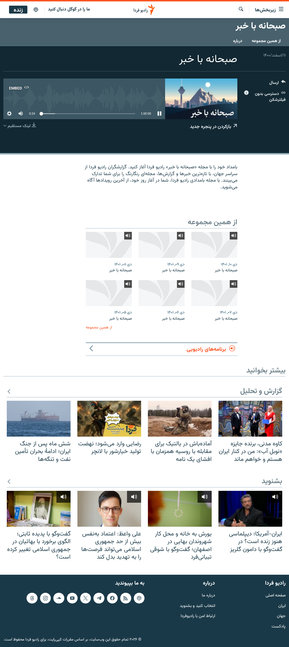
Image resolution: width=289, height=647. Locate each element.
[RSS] (125, 598)
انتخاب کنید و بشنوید (197, 606)
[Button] (277, 84)
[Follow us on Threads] (32, 598)
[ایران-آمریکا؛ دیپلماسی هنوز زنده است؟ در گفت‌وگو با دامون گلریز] (250, 509)
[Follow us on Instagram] (45, 598)
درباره (237, 41)
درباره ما (208, 596)
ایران (282, 606)
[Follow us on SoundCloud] (58, 598)
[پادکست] (35, 10)
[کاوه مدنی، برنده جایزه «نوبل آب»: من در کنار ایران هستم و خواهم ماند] (250, 419)
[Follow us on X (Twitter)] (85, 598)
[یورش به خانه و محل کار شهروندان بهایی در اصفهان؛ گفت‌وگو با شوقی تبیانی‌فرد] (180, 509)
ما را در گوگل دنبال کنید (69, 9)
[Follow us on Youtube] (72, 598)
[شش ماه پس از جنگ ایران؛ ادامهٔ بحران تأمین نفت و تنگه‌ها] (39, 419)
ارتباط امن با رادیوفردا (198, 616)
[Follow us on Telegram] (98, 598)
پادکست (279, 627)
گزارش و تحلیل (261, 391)
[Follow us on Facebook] (112, 598)
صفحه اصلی (276, 596)
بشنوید (272, 481)
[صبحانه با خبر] (214, 245)
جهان (281, 616)
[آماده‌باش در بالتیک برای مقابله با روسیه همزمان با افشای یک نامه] (180, 419)
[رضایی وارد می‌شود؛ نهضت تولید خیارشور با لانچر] (109, 419)
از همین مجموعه (266, 41)
